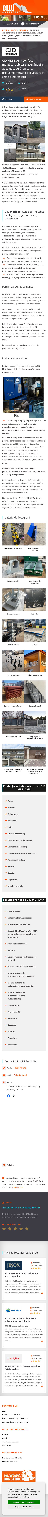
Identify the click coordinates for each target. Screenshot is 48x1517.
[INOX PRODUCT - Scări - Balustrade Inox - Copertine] (13, 1265)
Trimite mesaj (34, 99)
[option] (24, 18)
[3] (15, 1228)
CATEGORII (12, 24)
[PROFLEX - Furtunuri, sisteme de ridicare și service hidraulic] (13, 1310)
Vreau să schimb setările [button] (24, 1507)
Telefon (8, 99)
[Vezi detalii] (42, 1292)
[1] (4, 1228)
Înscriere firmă (32, 24)
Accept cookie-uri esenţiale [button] (23, 1502)
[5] (27, 1228)
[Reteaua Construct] (18, 1481)
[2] (9, 1228)
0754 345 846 (17, 1187)
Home (4, 30)
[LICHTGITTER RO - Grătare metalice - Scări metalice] (13, 1358)
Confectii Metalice (18, 30)
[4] (21, 1228)
